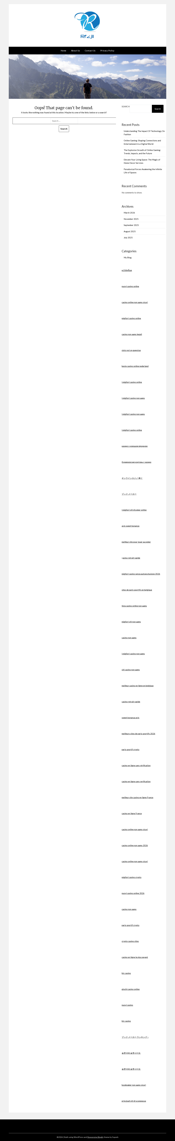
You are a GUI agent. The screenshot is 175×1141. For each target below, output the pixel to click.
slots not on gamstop (131, 350)
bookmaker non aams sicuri (134, 1085)
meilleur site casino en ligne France (137, 797)
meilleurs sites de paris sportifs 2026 (138, 733)
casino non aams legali (132, 334)
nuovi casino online (130, 286)
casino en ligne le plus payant (135, 957)
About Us (75, 50)
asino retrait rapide (131, 558)
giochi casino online (131, 989)
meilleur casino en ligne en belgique (138, 685)
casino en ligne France (132, 813)
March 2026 (129, 212)
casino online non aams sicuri (135, 302)
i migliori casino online (132, 382)
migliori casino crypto (131, 877)
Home (63, 50)
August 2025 (130, 231)
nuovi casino (127, 1005)
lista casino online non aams (134, 606)
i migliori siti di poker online (134, 510)
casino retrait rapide (131, 701)
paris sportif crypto (130, 749)
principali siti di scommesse (134, 1101)
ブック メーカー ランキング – (135, 1037)
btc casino (126, 973)
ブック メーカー (129, 494)
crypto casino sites (130, 941)
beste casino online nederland (135, 366)
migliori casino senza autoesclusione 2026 (141, 574)
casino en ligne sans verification (136, 781)
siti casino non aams (131, 669)
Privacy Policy (107, 50)
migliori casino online (131, 318)
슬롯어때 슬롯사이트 (131, 1053)
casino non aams (129, 637)
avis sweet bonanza (130, 526)
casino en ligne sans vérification (136, 765)
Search (126, 106)
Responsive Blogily (95, 1137)
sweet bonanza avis (130, 717)
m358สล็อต (127, 270)
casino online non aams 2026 (135, 845)
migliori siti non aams (131, 621)
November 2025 (131, 219)
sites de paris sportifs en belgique (137, 590)
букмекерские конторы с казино (136, 462)
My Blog (128, 257)
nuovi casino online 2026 (133, 893)
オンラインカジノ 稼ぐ (132, 478)
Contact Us (90, 50)
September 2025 (131, 225)
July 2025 (128, 237)
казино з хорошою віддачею (135, 446)
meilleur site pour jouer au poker (136, 542)
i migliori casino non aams (133, 398)
